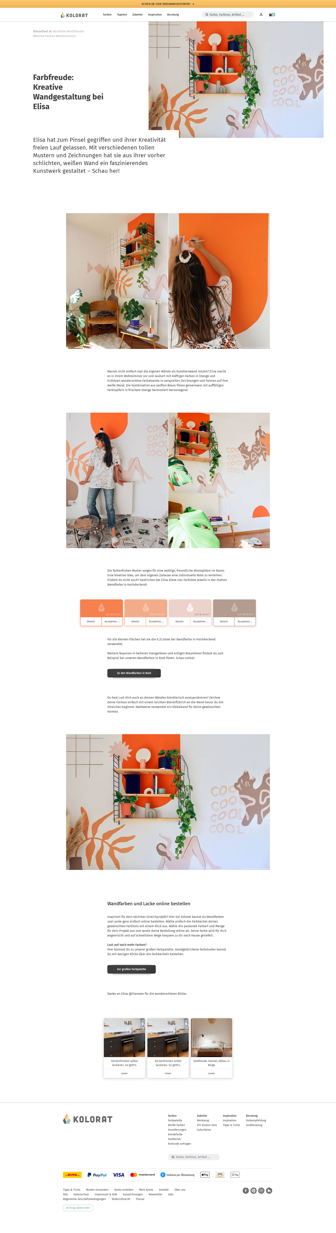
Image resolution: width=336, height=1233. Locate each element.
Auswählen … (112, 621)
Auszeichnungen (133, 1194)
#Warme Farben (44, 36)
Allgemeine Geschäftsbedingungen (84, 1199)
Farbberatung (254, 1125)
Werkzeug (203, 1120)
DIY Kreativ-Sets (207, 1125)
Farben (107, 14)
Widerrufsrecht (121, 1199)
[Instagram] (261, 1191)
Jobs (170, 1194)
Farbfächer (174, 1139)
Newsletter (155, 1194)
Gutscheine (204, 1129)
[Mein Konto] (261, 14)
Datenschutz (81, 1194)
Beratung (173, 14)
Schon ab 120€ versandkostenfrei (166, 3)
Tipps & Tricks (231, 1125)
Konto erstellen (123, 1189)
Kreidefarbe (175, 1134)
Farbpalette (175, 1120)
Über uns (180, 1189)
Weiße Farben (176, 1125)
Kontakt (164, 1189)
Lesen (124, 1073)
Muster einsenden (97, 1189)
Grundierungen (177, 1129)
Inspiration (155, 14)
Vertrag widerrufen (78, 1208)
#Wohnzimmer (66, 36)
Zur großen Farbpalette (131, 969)
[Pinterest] (253, 1191)
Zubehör (137, 14)
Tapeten (122, 14)
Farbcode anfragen (179, 1143)
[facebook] (246, 1191)
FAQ (65, 1194)
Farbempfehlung (256, 1120)
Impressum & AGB (106, 1194)
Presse (140, 1199)
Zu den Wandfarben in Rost (134, 673)
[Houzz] (269, 1191)
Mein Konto (146, 1189)
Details (91, 621)
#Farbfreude (75, 31)
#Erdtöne (59, 31)
